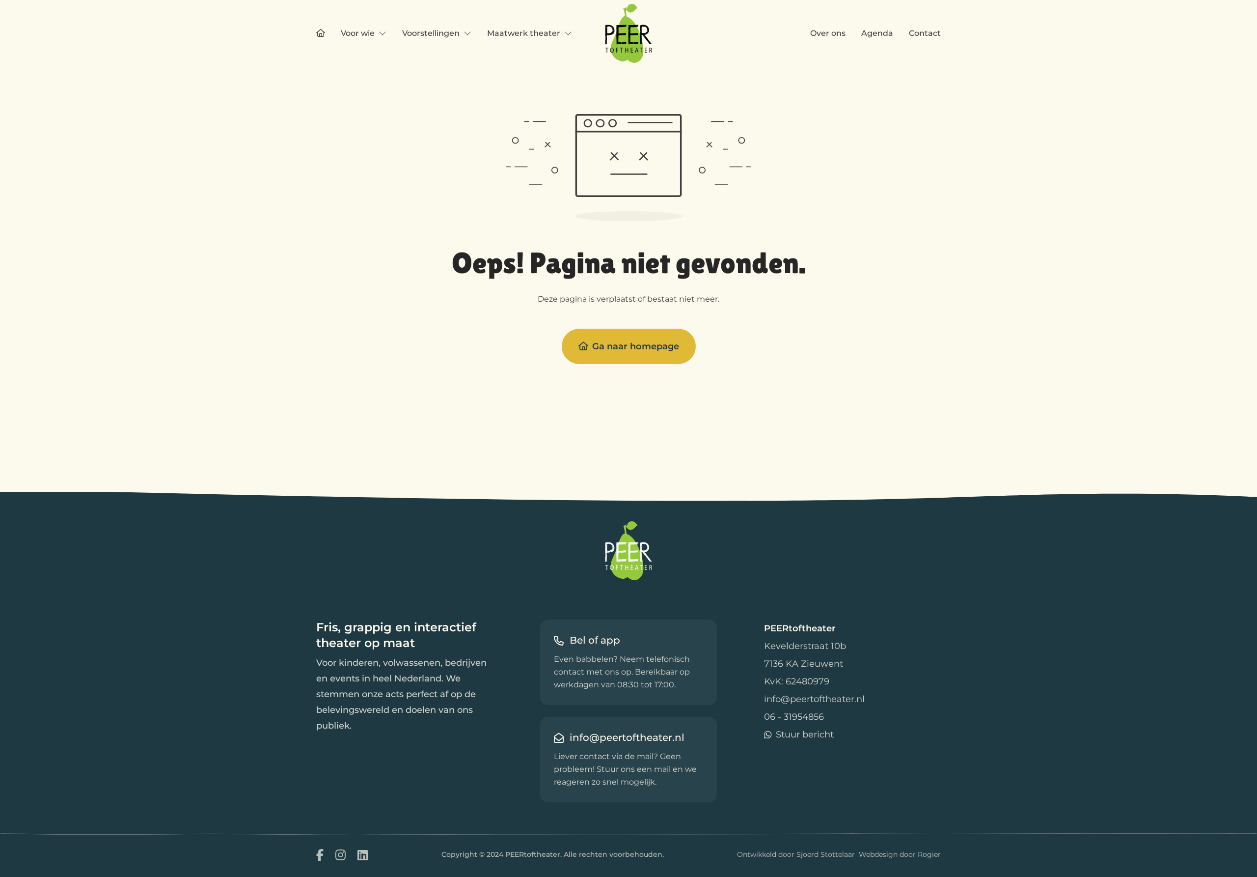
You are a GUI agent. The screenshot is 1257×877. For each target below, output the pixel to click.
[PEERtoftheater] (628, 33)
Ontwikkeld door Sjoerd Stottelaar (796, 854)
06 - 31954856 (794, 716)
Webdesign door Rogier (900, 854)
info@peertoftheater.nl (814, 699)
